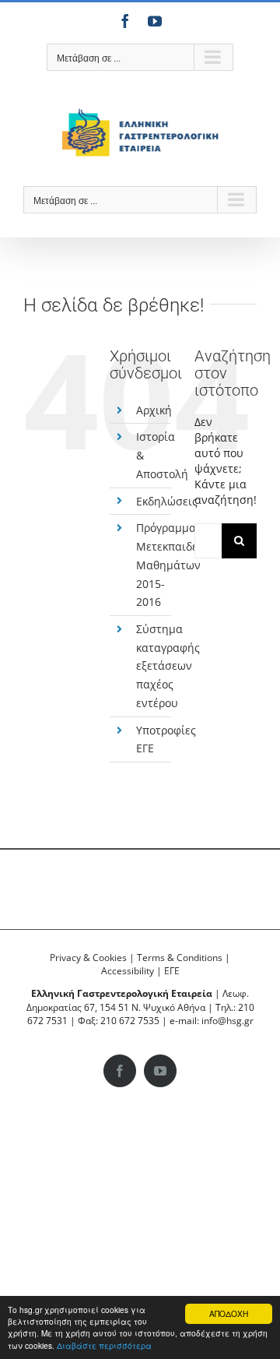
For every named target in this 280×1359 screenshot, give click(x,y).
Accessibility (127, 970)
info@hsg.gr (227, 1020)
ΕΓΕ (172, 970)
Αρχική (154, 410)
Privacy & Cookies (88, 957)
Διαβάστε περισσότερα (104, 1345)
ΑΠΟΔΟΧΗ (228, 1313)
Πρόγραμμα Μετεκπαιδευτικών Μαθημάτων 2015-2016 (185, 564)
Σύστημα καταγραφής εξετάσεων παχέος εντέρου (168, 665)
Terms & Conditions (179, 957)
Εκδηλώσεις (167, 501)
